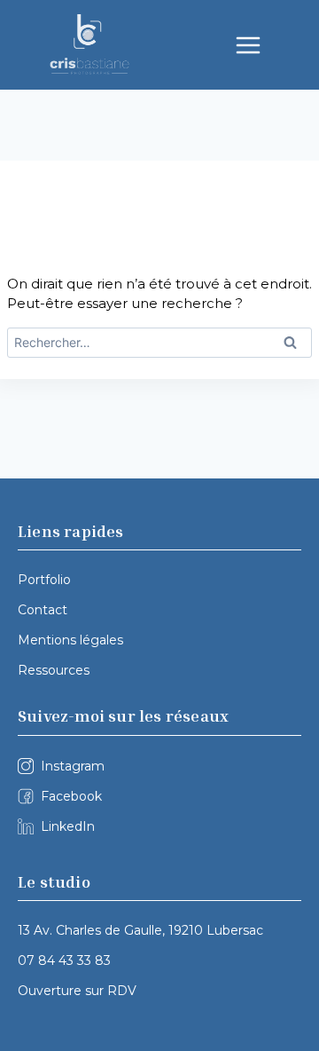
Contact (42, 610)
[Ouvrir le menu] (247, 45)
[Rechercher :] (159, 342)
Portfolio (44, 580)
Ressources (53, 670)
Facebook (71, 796)
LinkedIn (68, 826)
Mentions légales (70, 640)
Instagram (73, 766)
